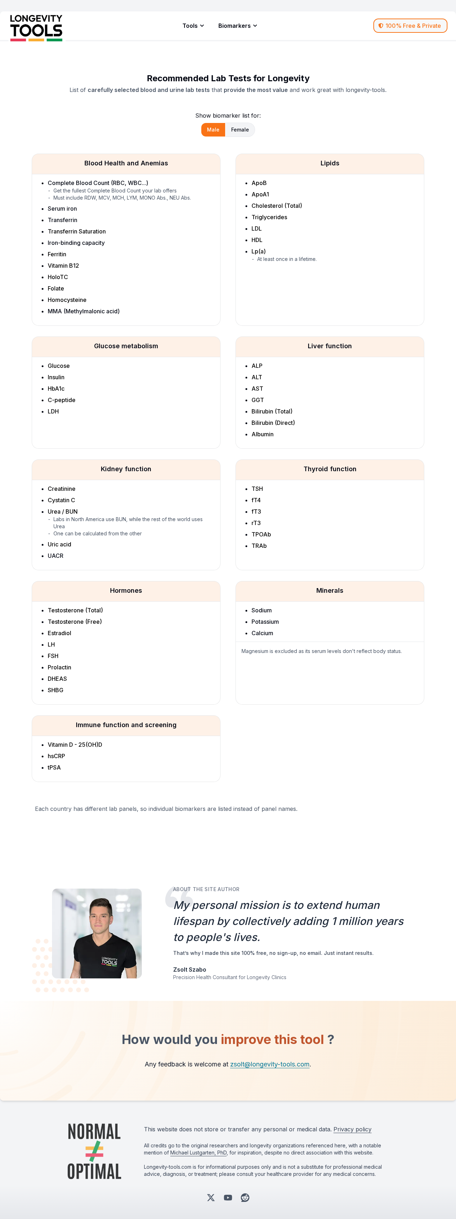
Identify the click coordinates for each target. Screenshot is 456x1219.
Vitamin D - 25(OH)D (75, 744)
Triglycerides (269, 217)
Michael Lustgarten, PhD (198, 1152)
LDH (53, 411)
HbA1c (56, 388)
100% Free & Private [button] (413, 25)
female (240, 130)
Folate (56, 288)
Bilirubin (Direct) (273, 422)
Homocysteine (67, 299)
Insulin (56, 377)
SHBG (55, 690)
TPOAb (261, 534)
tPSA (54, 767)
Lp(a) (259, 251)
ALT (257, 377)
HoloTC (58, 277)
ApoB (259, 182)
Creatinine (62, 488)
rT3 (256, 522)
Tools (190, 25)
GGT (258, 399)
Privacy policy (352, 1129)
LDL (257, 228)
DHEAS (57, 678)
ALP (257, 365)
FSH (53, 655)
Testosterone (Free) (75, 621)
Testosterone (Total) (75, 610)
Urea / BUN (63, 511)
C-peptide (62, 399)
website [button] (167, 1129)
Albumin (263, 434)
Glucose (59, 365)
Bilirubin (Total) (272, 411)
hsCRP (56, 756)
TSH (257, 488)
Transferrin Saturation (77, 231)
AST (257, 388)
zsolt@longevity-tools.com (270, 1064)
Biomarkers (234, 25)
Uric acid (59, 544)
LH (51, 644)
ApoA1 (260, 194)
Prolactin (59, 667)
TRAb (259, 545)
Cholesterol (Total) (277, 205)
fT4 (256, 500)
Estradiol (59, 633)
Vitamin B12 (63, 265)
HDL (257, 239)
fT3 (256, 511)
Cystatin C (61, 500)
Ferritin (57, 254)
